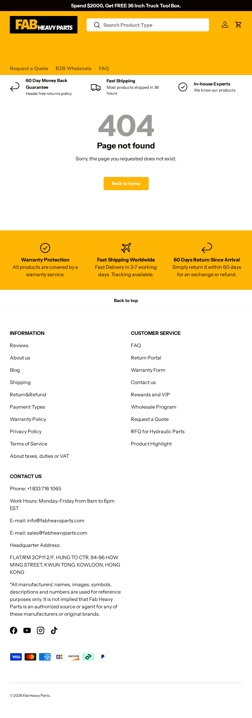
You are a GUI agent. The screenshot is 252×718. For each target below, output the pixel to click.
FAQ (104, 68)
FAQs (221, 44)
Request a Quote (29, 68)
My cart (18, 56)
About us (20, 358)
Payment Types (27, 407)
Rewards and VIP (150, 394)
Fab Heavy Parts (36, 695)
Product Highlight (151, 444)
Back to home (126, 183)
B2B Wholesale (74, 68)
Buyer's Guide (133, 44)
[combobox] (148, 24)
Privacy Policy (25, 431)
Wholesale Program (153, 407)
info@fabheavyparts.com (56, 520)
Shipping (20, 382)
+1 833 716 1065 (44, 488)
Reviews (166, 44)
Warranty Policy (28, 419)
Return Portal (146, 358)
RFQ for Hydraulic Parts (158, 431)
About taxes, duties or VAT (39, 456)
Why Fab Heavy (92, 44)
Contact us (195, 44)
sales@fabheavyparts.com (57, 533)
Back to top (126, 300)
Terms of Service (28, 444)
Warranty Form (148, 370)
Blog (15, 370)
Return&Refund (28, 394)
